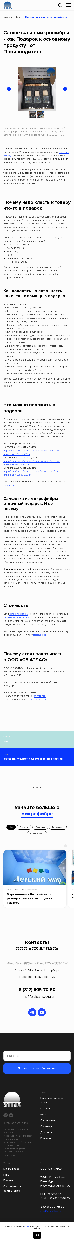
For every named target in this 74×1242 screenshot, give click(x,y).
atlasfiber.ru (40, 695)
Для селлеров (58, 827)
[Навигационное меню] (68, 5)
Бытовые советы (37, 834)
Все (11, 827)
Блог (18, 17)
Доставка (46, 1132)
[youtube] (42, 1012)
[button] (60, 5)
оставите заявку (18, 613)
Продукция (40, 827)
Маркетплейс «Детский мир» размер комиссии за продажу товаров (29, 898)
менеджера (39, 634)
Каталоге (8, 485)
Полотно (8, 1180)
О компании (47, 1120)
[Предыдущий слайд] (9, 89)
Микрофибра (11, 1168)
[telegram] (32, 1012)
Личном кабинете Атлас (17, 617)
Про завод (24, 827)
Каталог (45, 1108)
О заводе (46, 1126)
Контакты (46, 1138)
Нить (6, 1174)
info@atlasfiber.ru (37, 996)
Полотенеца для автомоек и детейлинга (46, 17)
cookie (26, 1226)
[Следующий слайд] (65, 89)
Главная (7, 17)
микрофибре (37, 814)
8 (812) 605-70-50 (37, 699)
